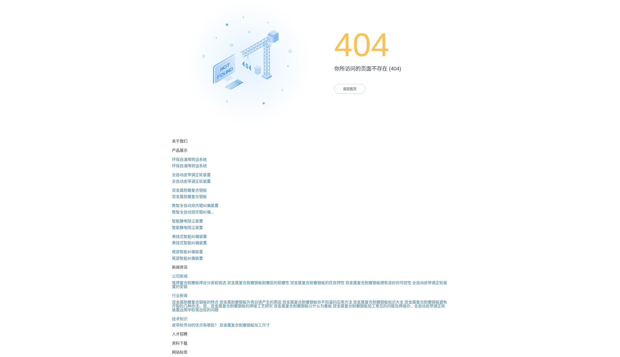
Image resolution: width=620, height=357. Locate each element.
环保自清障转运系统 (189, 160)
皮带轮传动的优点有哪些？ (195, 325)
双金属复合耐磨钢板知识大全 (378, 302)
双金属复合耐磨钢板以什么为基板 (303, 306)
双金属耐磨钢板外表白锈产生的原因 (250, 302)
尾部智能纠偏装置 (187, 252)
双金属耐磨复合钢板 (189, 190)
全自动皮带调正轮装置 (191, 175)
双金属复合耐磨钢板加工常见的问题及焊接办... (373, 306)
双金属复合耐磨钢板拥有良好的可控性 (378, 283)
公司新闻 (179, 276)
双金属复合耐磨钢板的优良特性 (317, 283)
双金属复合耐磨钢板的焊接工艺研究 (242, 306)
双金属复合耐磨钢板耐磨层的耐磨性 (258, 283)
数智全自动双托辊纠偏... (193, 212)
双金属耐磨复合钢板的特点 (195, 302)
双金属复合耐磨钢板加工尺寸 (244, 325)
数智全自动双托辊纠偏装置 (195, 206)
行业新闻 (179, 296)
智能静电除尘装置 (187, 221)
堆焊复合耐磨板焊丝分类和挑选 (199, 283)
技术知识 (179, 319)
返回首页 (349, 89)
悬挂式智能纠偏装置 (189, 237)
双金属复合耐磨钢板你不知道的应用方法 (317, 302)
